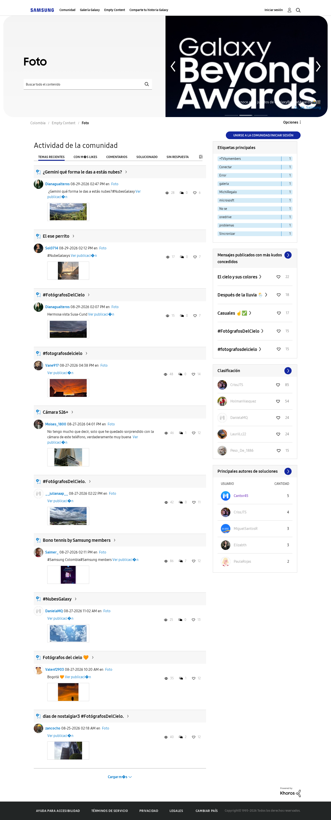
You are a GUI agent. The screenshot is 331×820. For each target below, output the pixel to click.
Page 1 (231, 115)
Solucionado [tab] (147, 157)
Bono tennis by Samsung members (77, 540)
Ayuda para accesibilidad (58, 811)
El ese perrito (56, 236)
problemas (226, 225)
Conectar (225, 167)
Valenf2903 (54, 669)
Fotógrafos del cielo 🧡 (66, 657)
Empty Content (114, 10)
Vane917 (52, 365)
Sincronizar (227, 234)
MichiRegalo (228, 192)
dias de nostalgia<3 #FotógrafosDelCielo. (83, 716)
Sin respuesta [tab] (178, 157)
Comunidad (67, 10)
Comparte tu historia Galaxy (148, 10)
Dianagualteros (57, 184)
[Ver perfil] (38, 184)
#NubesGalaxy (57, 599)
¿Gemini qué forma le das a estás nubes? (82, 172)
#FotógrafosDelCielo (64, 295)
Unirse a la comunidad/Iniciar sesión (263, 135)
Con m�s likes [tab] (85, 157)
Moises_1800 (55, 424)
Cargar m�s (117, 777)
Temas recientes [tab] (51, 157)
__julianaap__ (56, 493)
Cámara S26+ (55, 412)
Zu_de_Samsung (307, 107)
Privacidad (148, 811)
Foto (114, 184)
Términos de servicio (109, 811)
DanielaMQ (54, 611)
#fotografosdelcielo (62, 353)
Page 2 (246, 115)
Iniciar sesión (274, 10)
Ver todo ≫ (255, 255)
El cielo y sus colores (238, 277)
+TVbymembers (230, 159)
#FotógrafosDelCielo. (64, 481)
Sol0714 (51, 248)
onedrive (225, 217)
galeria (224, 184)
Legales (176, 811)
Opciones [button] (290, 122)
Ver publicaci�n (84, 255)
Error (222, 175)
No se (223, 209)
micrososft (226, 200)
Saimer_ (52, 552)
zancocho (52, 728)
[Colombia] (42, 10)
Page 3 (261, 115)
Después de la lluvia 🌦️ (241, 295)
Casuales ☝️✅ (233, 313)
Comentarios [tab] (116, 157)
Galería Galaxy (90, 10)
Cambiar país (207, 811)
